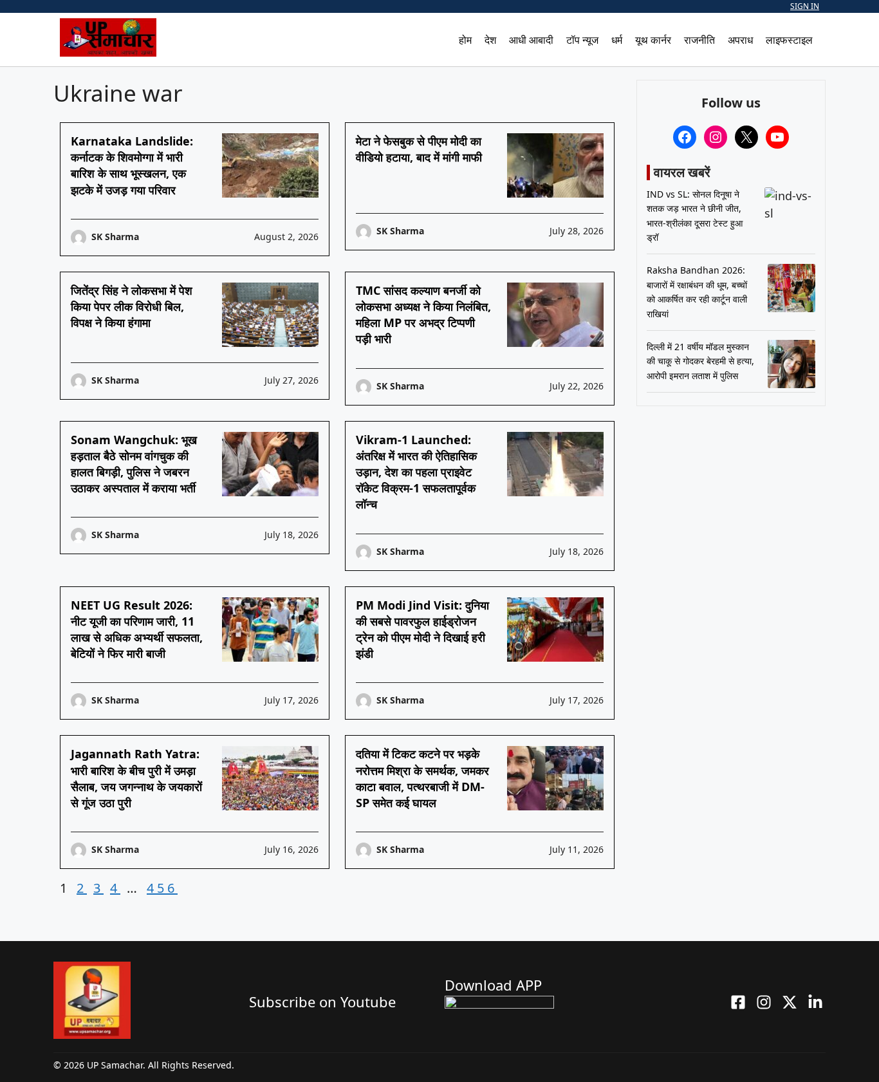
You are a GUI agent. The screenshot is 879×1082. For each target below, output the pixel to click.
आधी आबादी (531, 40)
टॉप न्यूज (582, 40)
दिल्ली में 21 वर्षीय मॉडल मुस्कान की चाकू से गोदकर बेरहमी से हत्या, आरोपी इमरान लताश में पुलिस (700, 361)
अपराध (740, 40)
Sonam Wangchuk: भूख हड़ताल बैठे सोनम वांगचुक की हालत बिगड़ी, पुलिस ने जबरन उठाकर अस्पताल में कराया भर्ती (134, 464)
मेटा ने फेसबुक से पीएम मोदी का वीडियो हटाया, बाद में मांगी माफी (419, 149)
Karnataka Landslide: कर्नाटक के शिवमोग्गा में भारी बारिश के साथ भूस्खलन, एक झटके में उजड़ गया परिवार (132, 165)
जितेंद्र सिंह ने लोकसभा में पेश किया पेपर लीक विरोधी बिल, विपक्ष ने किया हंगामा (131, 306)
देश (490, 40)
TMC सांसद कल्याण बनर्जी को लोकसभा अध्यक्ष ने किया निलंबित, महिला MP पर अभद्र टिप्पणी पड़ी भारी (423, 315)
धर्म (616, 40)
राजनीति (699, 40)
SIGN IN (804, 6)
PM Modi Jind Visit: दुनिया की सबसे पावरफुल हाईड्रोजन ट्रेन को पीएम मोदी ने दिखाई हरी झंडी (422, 629)
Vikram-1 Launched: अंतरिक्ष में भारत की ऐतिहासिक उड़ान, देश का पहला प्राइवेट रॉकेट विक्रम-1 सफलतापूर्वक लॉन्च (416, 472)
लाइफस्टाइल (789, 40)
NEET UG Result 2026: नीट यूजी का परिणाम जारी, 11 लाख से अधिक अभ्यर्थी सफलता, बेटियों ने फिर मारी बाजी (137, 629)
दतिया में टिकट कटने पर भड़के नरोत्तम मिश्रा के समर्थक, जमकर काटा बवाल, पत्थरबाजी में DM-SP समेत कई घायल (422, 778)
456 (162, 888)
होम (465, 40)
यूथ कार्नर (653, 40)
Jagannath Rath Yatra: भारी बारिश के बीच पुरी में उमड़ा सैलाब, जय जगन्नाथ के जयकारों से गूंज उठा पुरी (136, 778)
